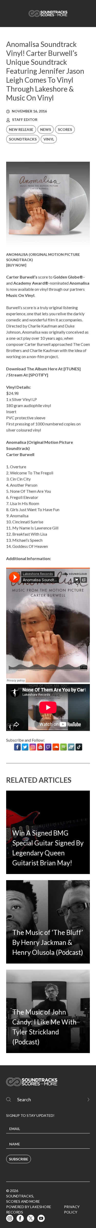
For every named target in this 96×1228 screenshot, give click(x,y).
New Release (21, 129)
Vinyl (49, 139)
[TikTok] (78, 747)
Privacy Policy (72, 1209)
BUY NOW (16, 265)
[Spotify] (63, 747)
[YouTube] (40, 747)
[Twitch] (48, 747)
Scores (65, 129)
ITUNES (72, 368)
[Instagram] (32, 747)
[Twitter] (25, 747)
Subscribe (18, 1159)
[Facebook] (17, 747)
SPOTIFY (38, 374)
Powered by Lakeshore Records (28, 1209)
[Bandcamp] (71, 747)
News (45, 129)
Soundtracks (23, 139)
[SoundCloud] (55, 747)
